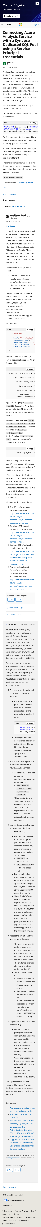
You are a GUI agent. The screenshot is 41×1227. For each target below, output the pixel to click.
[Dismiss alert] (37, 3)
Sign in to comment (10, 194)
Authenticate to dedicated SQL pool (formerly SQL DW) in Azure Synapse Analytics (22, 1133)
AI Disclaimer (7, 1211)
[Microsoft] (20, 24)
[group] (20, 129)
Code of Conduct (8, 1220)
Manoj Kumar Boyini (18, 215)
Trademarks (23, 1220)
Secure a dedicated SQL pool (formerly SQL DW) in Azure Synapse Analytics (22, 1123)
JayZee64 (10, 63)
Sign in (36, 24)
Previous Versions (21, 1211)
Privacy (15, 1214)
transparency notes (14, 1158)
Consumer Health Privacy (11, 1217)
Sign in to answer (9, 1187)
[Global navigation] (2, 25)
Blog (32, 1211)
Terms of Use (30, 1217)
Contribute (6, 1214)
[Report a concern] (5, 188)
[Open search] (30, 25)
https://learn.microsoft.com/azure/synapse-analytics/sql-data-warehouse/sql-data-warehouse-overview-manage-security (22, 557)
